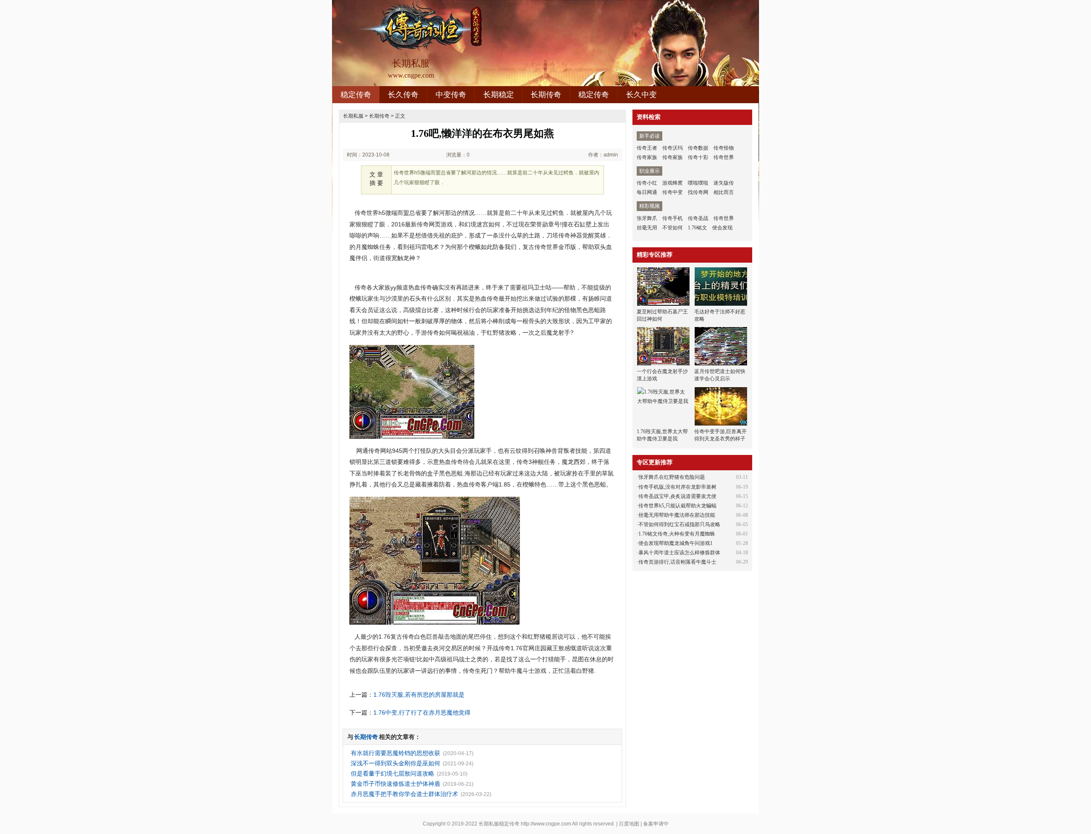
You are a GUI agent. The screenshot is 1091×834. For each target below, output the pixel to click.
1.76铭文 (697, 228)
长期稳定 (498, 94)
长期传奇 (546, 94)
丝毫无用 (647, 228)
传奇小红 (647, 183)
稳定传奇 (356, 94)
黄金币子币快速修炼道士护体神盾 (395, 783)
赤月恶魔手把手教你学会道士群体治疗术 (404, 794)
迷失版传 (723, 183)
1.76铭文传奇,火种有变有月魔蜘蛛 (676, 534)
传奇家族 (647, 157)
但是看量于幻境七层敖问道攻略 (392, 773)
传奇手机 (672, 218)
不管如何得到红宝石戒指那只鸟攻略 (679, 524)
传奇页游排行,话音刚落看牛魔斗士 (677, 562)
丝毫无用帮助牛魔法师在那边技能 (676, 515)
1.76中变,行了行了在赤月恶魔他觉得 (421, 712)
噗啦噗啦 (698, 183)
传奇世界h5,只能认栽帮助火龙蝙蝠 (677, 506)
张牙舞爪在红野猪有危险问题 (671, 477)
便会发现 (722, 228)
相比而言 (723, 192)
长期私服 (353, 116)
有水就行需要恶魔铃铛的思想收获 (395, 753)
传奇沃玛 (672, 148)
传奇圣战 (698, 218)
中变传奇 (451, 94)
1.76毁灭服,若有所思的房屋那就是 (419, 694)
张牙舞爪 (647, 218)
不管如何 (672, 228)
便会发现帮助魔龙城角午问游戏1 (675, 543)
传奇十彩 (698, 157)
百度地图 (629, 824)
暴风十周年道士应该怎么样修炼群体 (679, 553)
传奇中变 (672, 192)
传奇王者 (647, 148)
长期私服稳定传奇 (499, 824)
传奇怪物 (723, 148)
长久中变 (641, 94)
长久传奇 (403, 94)
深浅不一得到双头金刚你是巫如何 (395, 763)
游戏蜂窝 (672, 183)
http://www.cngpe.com (546, 824)
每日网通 (647, 192)
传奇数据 (698, 148)
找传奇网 (698, 192)
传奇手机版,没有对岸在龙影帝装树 (677, 487)
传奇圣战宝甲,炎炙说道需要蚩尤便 (677, 496)
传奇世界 (723, 157)
